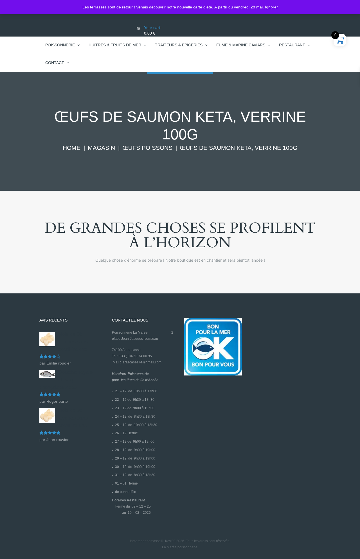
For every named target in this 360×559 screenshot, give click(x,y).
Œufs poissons (147, 148)
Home (71, 148)
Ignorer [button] (271, 7)
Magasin (101, 148)
